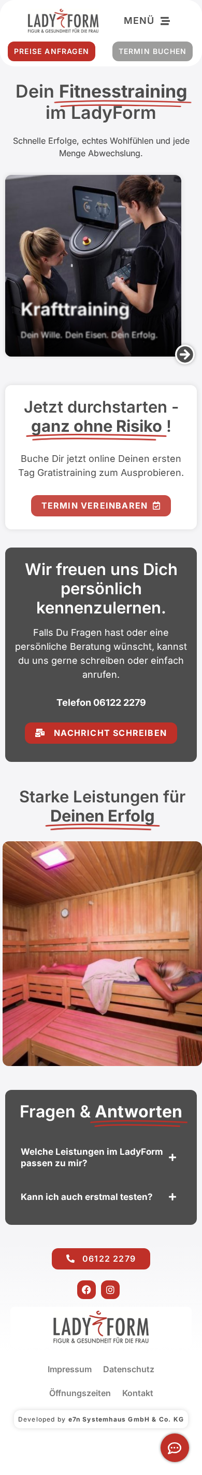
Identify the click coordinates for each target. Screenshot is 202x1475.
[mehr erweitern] (175, 1447)
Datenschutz (128, 1369)
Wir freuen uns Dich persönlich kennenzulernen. (101, 588)
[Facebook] (86, 1289)
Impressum (70, 1369)
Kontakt (137, 1393)
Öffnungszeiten (80, 1393)
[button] (185, 354)
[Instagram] (110, 1289)
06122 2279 (119, 702)
